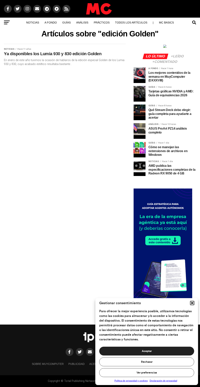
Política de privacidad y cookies (131, 381)
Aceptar (147, 351)
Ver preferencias (147, 372)
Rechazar (147, 362)
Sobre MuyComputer (48, 363)
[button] (192, 303)
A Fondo (51, 22)
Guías (66, 22)
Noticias (32, 22)
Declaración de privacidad (163, 381)
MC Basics (166, 22)
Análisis (82, 22)
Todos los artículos (131, 22)
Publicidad (76, 363)
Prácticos (102, 22)
